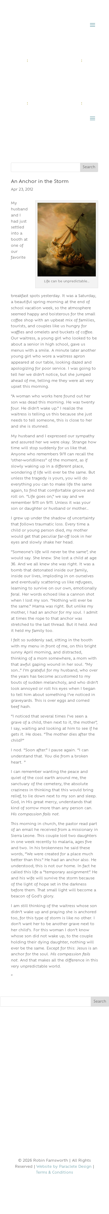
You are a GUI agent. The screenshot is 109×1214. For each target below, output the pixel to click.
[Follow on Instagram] (54, 1188)
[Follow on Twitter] (65, 1188)
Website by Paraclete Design (64, 1167)
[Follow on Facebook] (44, 1188)
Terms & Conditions (54, 1173)
